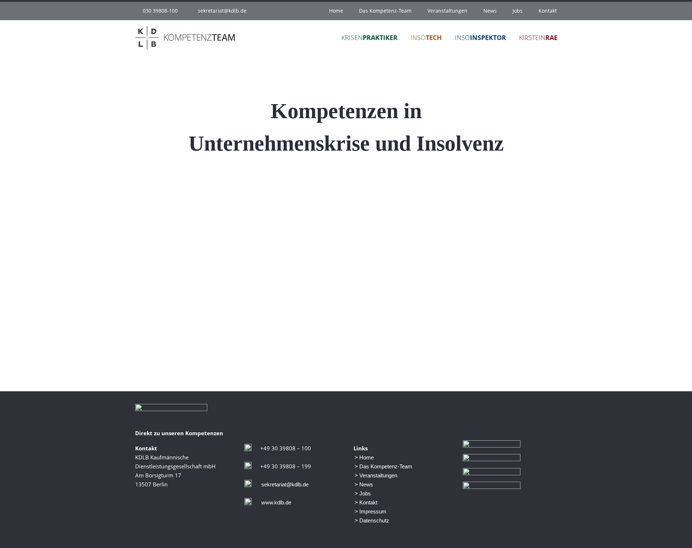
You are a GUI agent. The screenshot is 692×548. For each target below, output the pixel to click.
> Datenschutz (372, 520)
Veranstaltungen (447, 10)
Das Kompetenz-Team (385, 10)
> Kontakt (366, 502)
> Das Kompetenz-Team (383, 466)
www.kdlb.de (276, 502)
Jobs (518, 10)
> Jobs (363, 493)
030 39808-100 (160, 10)
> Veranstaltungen (376, 475)
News (490, 10)
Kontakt (547, 10)
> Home (364, 457)
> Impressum (370, 511)
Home (336, 10)
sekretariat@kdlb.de (222, 10)
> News (364, 484)
